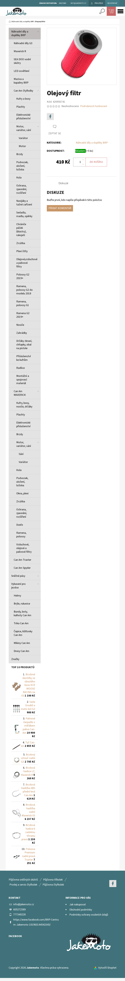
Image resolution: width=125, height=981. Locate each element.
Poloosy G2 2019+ (22, 276)
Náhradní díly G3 (23, 43)
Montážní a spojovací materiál (22, 379)
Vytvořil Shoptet (107, 968)
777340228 (19, 914)
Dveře (19, 525)
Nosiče (20, 325)
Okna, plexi (22, 493)
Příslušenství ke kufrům (23, 358)
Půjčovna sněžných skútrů (23, 880)
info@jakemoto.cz (23, 904)
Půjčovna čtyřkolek (53, 885)
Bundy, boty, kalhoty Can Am (22, 613)
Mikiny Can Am (22, 643)
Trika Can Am (21, 623)
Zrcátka (20, 243)
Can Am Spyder (22, 568)
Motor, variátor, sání (23, 128)
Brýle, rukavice (22, 604)
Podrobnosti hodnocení (93, 106)
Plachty (20, 107)
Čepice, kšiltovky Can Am (23, 633)
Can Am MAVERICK (20, 393)
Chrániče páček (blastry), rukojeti (21, 229)
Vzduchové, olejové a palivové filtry (24, 548)
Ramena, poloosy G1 (22, 303)
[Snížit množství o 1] (83, 164)
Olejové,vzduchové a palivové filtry (26, 262)
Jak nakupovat (77, 904)
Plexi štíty (22, 251)
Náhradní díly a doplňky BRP (19, 33)
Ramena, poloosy (21, 534)
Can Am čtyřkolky (23, 91)
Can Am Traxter (22, 560)
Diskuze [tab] (63, 183)
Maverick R (20, 51)
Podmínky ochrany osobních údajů (88, 915)
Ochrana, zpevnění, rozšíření (21, 189)
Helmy (17, 596)
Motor (22, 146)
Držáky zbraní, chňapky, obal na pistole (24, 344)
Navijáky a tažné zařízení (24, 202)
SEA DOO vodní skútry (22, 61)
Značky (15, 659)
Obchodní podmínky (80, 910)
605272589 (19, 909)
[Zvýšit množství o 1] (83, 160)
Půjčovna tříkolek (53, 880)
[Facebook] (50, 116)
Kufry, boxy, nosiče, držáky (24, 404)
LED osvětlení (21, 71)
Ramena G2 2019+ (22, 315)
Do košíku (96, 162)
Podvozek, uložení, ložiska (22, 165)
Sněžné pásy (18, 576)
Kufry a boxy (23, 99)
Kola (18, 177)
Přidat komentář (59, 208)
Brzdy (19, 154)
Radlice (20, 368)
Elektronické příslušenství (23, 116)
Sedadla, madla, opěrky (24, 214)
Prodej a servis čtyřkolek (23, 885)
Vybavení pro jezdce (18, 585)
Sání (21, 454)
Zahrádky (21, 333)
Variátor (23, 138)
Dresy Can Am (21, 651)
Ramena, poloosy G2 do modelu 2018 (24, 289)
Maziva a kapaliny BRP (21, 81)
